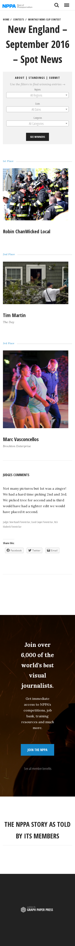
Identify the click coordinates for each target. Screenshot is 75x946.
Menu (66, 3)
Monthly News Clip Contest (44, 19)
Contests (18, 19)
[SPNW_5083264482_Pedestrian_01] (35, 427)
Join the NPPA (38, 750)
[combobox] (37, 95)
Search (56, 3)
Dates (37, 103)
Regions (37, 89)
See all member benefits (37, 768)
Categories (37, 118)
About (20, 78)
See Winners (37, 137)
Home (6, 19)
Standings (37, 78)
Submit (54, 78)
